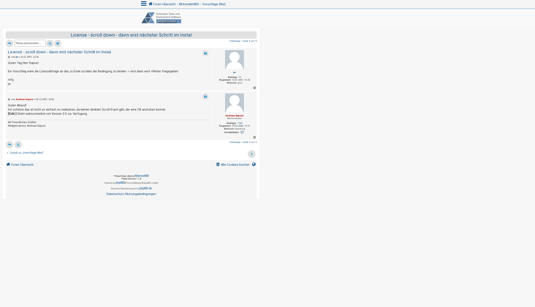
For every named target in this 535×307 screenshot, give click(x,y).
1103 (239, 123)
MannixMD (142, 176)
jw (234, 72)
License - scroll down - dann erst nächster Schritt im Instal (131, 35)
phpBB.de (145, 188)
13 (239, 77)
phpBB (120, 183)
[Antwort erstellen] (9, 43)
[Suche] (50, 43)
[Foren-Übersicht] (267, 18)
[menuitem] (233, 165)
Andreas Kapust (234, 115)
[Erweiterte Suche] (57, 43)
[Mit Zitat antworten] (205, 53)
